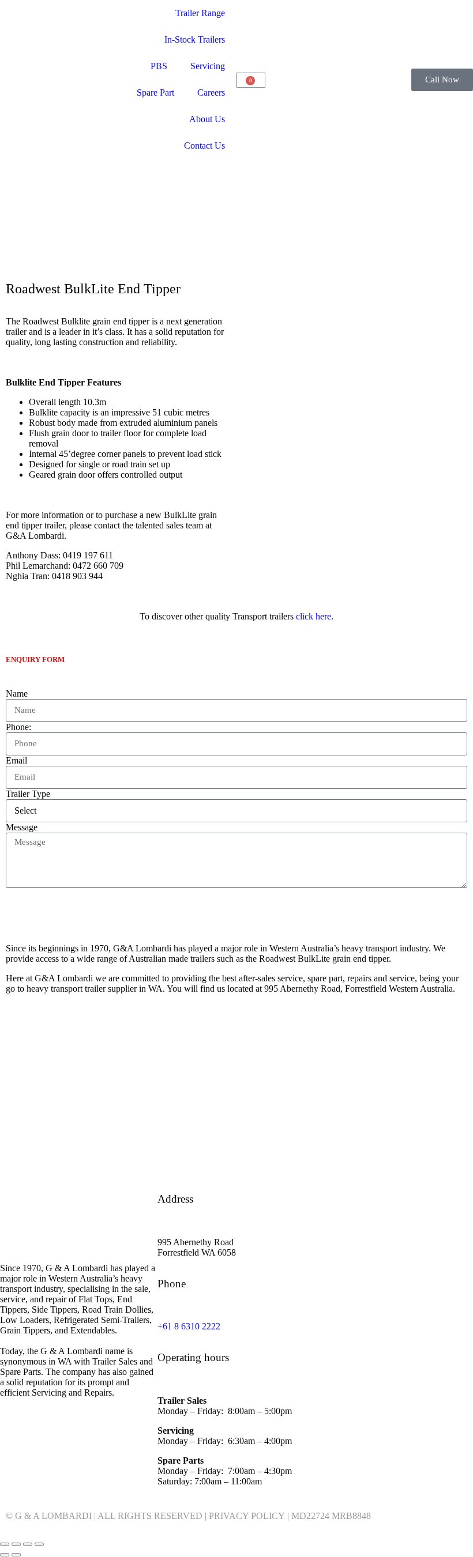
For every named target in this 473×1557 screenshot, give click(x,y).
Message (21, 827)
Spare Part (155, 92)
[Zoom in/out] (4, 1544)
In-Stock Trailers (194, 39)
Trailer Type (28, 794)
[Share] (27, 1544)
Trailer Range (200, 13)
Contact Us (204, 145)
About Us (207, 119)
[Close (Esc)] (39, 1544)
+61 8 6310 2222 (188, 1326)
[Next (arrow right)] (16, 1554)
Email (16, 760)
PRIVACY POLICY (247, 1516)
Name (17, 693)
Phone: (18, 727)
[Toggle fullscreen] (16, 1544)
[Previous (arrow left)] (4, 1554)
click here (313, 616)
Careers (211, 92)
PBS (159, 66)
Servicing (207, 66)
